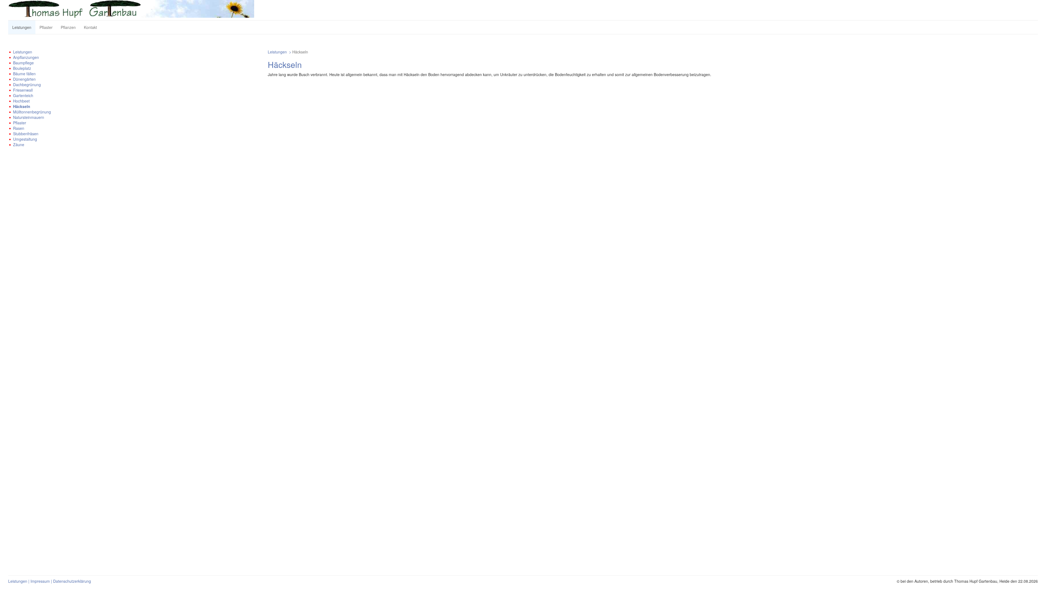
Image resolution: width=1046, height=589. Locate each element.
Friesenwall (23, 90)
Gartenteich (23, 95)
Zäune (18, 144)
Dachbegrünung (27, 84)
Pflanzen (68, 27)
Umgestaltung (25, 139)
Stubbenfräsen (25, 133)
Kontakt (90, 27)
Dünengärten (24, 79)
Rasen (18, 128)
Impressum (40, 581)
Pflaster (46, 27)
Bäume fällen (24, 73)
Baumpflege (23, 62)
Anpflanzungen (26, 57)
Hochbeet (21, 101)
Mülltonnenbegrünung (32, 112)
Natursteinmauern (28, 117)
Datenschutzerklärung (72, 581)
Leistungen (21, 27)
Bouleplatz (22, 68)
